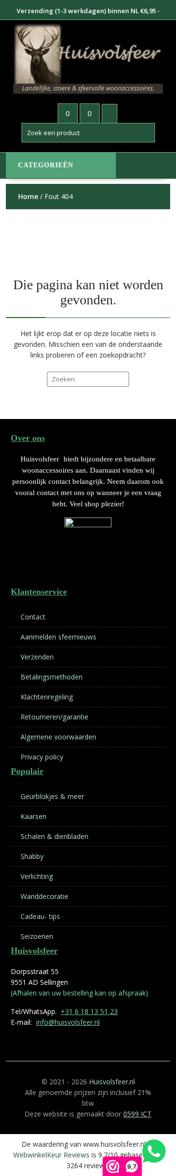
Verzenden (37, 656)
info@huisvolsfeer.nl (68, 1022)
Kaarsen (33, 816)
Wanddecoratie (44, 896)
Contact (33, 616)
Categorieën (45, 165)
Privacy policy (42, 756)
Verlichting (37, 876)
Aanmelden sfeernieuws (58, 636)
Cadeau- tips (40, 916)
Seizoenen (37, 936)
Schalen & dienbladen (54, 836)
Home (28, 196)
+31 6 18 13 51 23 (89, 1011)
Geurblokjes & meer (52, 796)
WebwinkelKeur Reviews (51, 1154)
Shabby (32, 856)
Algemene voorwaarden (58, 736)
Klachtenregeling (47, 696)
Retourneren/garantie (54, 716)
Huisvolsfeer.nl (112, 1081)
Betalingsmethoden (52, 676)
